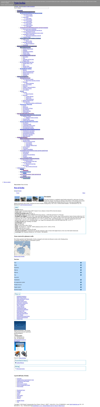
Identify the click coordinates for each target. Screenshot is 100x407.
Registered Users (21, 390)
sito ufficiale (17, 341)
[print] (19, 190)
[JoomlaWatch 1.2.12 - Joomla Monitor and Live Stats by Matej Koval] (47, 405)
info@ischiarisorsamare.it (26, 204)
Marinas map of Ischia (19, 256)
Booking (19, 396)
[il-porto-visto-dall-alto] (29, 201)
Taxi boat (19, 378)
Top (18, 402)
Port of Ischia (19, 188)
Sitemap (19, 391)
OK (15, 4)
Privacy (19, 398)
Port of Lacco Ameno (22, 383)
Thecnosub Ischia (20, 368)
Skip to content (7, 182)
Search (16, 8)
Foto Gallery (20, 395)
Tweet (17, 193)
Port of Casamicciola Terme (23, 385)
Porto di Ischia (22, 358)
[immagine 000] (35, 201)
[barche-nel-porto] (17, 201)
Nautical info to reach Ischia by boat (25, 379)
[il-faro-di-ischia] (23, 201)
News (18, 394)
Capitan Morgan (20, 362)
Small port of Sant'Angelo (23, 381)
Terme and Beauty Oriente (23, 299)
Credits (18, 392)
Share (84, 193)
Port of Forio (20, 382)
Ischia (51, 404)
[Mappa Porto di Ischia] (22, 255)
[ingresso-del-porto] (41, 201)
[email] (16, 190)
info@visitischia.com (74, 404)
